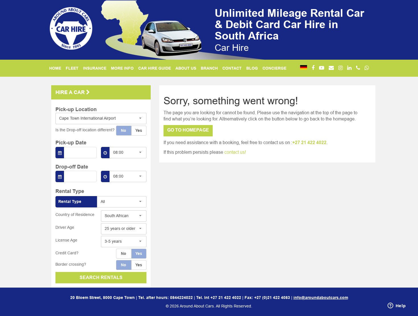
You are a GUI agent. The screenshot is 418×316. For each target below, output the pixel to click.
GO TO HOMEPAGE (188, 130)
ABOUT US (185, 68)
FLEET (72, 68)
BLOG (252, 68)
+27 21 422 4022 (309, 142)
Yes (138, 130)
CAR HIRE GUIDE (154, 68)
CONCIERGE (274, 68)
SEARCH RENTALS (101, 277)
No (123, 130)
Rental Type (69, 201)
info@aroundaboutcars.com (320, 297)
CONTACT (232, 68)
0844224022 (181, 297)
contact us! (235, 152)
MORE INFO (122, 68)
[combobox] (100, 118)
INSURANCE (94, 68)
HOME (55, 68)
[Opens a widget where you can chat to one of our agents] (396, 306)
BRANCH (209, 68)
